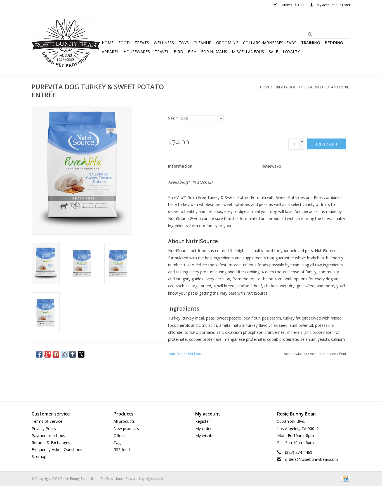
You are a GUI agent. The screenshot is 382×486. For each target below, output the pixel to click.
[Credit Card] (344, 478)
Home (108, 42)
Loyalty (291, 51)
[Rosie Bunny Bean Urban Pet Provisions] (66, 43)
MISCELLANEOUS (248, 51)
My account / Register (333, 5)
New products (126, 428)
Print (342, 353)
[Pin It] (56, 354)
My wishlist (205, 435)
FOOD (124, 42)
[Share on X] (81, 354)
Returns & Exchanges (51, 442)
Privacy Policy (44, 428)
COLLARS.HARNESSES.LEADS (269, 42)
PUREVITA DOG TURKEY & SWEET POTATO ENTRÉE (311, 87)
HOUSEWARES (137, 51)
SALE (273, 51)
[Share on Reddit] (64, 354)
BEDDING (334, 42)
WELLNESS (164, 42)
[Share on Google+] (47, 354)
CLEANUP (202, 42)
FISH (192, 51)
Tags (118, 442)
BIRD (178, 51)
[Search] (310, 34)
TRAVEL (162, 51)
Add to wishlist (296, 353)
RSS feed (122, 449)
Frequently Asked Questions (57, 449)
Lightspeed (154, 478)
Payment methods (48, 435)
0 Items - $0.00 (292, 5)
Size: (173, 118)
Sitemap (39, 456)
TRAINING (310, 42)
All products (124, 421)
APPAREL (110, 51)
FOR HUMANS (214, 51)
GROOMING (227, 42)
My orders (204, 428)
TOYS (184, 42)
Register (202, 421)
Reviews (271, 166)
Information (180, 166)
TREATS (142, 42)
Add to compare (323, 353)
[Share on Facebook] (39, 354)
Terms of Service (47, 421)
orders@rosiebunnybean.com (311, 459)
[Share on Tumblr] (72, 354)
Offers (119, 435)
